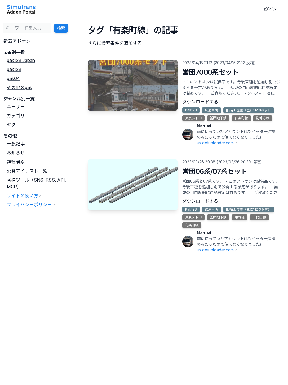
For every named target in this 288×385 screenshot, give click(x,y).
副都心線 (262, 118)
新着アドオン (16, 41)
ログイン (269, 8)
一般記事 (16, 144)
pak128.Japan (21, 60)
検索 (61, 28)
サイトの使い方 (22, 195)
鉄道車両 (211, 110)
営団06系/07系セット (214, 171)
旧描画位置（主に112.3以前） (248, 110)
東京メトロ (193, 118)
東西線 (240, 217)
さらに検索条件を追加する (115, 43)
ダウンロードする (200, 102)
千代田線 (259, 217)
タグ (11, 124)
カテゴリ (16, 115)
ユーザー (16, 106)
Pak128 (191, 110)
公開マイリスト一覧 (27, 171)
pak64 (13, 78)
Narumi (204, 125)
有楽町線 (241, 118)
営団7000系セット (210, 72)
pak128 (14, 69)
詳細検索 (16, 162)
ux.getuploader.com (215, 142)
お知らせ (16, 153)
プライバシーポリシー (29, 204)
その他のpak (19, 87)
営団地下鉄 (218, 118)
